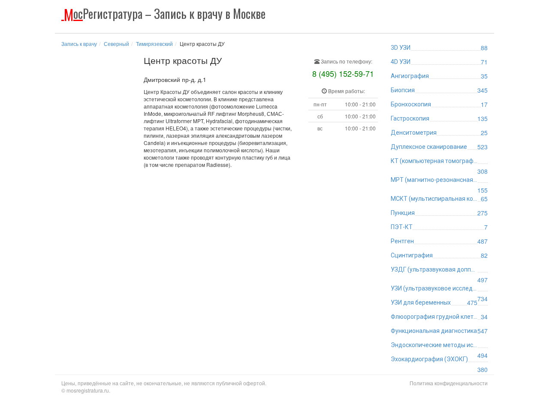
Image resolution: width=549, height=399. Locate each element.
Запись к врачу (79, 43)
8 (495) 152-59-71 (343, 73)
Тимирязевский (154, 43)
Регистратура (164, 13)
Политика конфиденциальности (449, 383)
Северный (116, 43)
